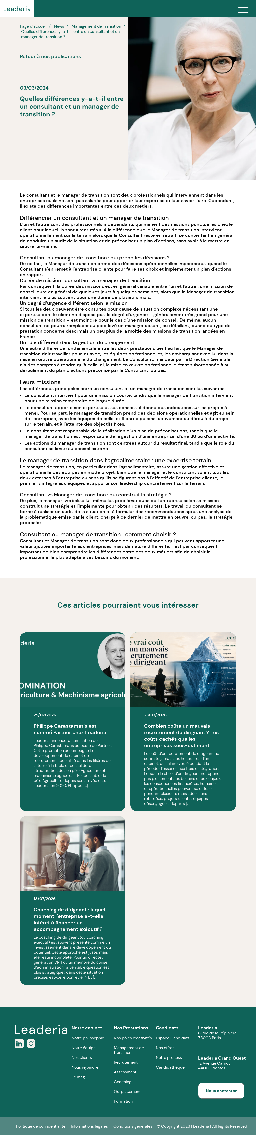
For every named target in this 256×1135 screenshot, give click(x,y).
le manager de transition (82, 195)
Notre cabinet (87, 1028)
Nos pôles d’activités (133, 1038)
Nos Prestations (131, 1028)
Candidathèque (170, 1067)
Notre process (169, 1057)
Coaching (123, 1081)
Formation (123, 1101)
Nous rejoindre (85, 1067)
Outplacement (127, 1091)
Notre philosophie (88, 1038)
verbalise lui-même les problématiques (107, 500)
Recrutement (126, 1062)
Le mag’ (79, 1077)
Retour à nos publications (50, 56)
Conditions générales (133, 1126)
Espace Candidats (173, 1038)
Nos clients (82, 1057)
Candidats (167, 1028)
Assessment (125, 1072)
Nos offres (165, 1047)
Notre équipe (84, 1047)
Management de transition (129, 1050)
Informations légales (89, 1126)
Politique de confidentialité (41, 1126)
